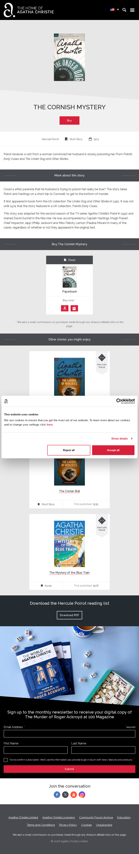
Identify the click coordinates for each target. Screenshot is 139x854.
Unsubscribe (104, 825)
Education (123, 817)
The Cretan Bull (69, 491)
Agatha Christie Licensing (58, 817)
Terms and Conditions (41, 825)
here (50, 424)
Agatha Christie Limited (23, 817)
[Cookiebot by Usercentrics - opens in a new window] (119, 401)
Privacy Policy (68, 825)
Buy (69, 120)
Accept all (113, 449)
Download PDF (69, 615)
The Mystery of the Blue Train (69, 572)
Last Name (78, 743)
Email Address (13, 727)
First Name (11, 743)
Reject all (69, 449)
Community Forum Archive (96, 817)
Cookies (86, 825)
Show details (119, 438)
